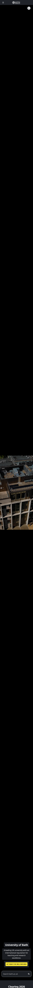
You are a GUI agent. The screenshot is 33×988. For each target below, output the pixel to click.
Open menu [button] (3, 2)
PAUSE (29, 8)
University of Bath (16, 2)
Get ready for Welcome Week (16, 964)
